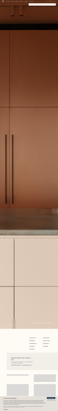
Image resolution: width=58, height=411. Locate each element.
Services (16, 1)
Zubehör (12, 1)
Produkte (8, 1)
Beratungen (21, 1)
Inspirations (26, 1)
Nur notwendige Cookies (51, 399)
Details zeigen (5, 409)
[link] (47, 1)
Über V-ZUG (31, 1)
